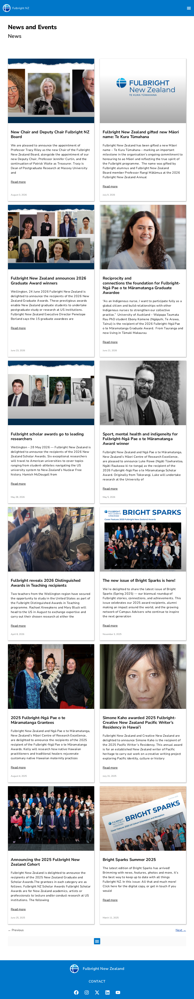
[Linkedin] (107, 992)
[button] (189, 8)
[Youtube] (118, 992)
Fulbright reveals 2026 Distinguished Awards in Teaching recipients (46, 583)
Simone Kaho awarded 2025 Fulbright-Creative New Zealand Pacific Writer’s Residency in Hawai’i (139, 722)
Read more (18, 182)
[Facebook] (76, 992)
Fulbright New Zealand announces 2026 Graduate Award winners (48, 281)
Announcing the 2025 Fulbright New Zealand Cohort (45, 862)
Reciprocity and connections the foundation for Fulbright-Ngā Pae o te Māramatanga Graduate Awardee (141, 285)
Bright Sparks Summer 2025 (129, 859)
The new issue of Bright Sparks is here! (139, 580)
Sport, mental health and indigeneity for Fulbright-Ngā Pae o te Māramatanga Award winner (140, 438)
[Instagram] (86, 992)
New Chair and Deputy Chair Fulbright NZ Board (50, 134)
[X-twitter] (97, 992)
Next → (181, 930)
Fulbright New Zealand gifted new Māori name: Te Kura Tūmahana (141, 134)
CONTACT (97, 981)
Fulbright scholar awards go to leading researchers (47, 436)
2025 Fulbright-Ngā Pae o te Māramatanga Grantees (38, 720)
